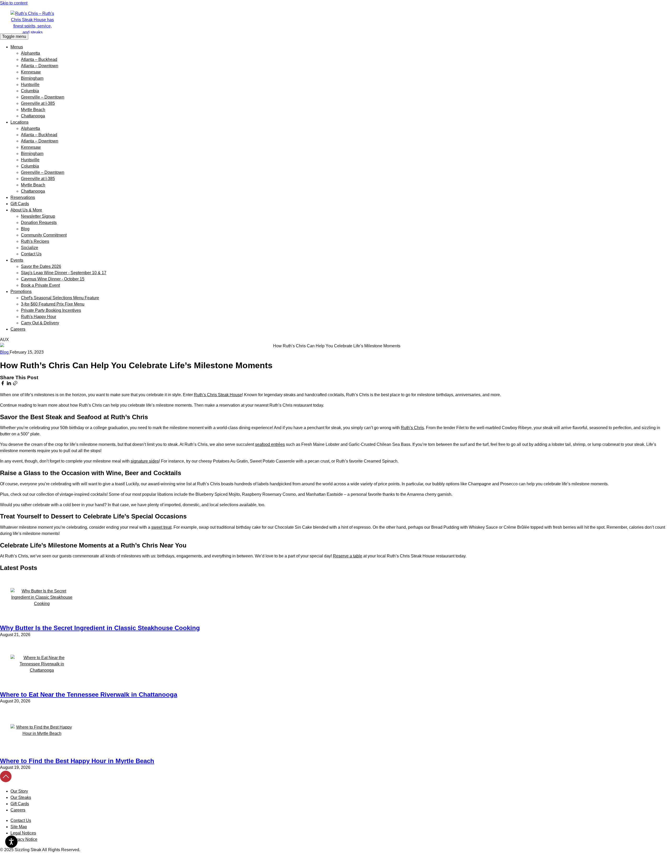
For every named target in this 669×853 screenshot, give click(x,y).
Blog (25, 229)
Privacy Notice (23, 839)
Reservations (22, 197)
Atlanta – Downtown (39, 66)
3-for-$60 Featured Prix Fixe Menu (52, 304)
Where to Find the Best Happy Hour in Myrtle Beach (77, 760)
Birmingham (32, 78)
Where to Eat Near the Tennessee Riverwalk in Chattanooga (88, 694)
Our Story (19, 791)
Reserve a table (347, 556)
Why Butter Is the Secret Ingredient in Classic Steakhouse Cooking (100, 627)
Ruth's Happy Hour (38, 316)
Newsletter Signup (38, 216)
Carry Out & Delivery (40, 323)
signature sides (145, 461)
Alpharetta (30, 53)
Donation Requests (39, 222)
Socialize (29, 247)
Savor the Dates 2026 (41, 266)
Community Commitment (44, 235)
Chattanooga (33, 116)
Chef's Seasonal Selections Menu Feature (60, 298)
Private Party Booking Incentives (51, 310)
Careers (17, 329)
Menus (16, 47)
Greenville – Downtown (42, 97)
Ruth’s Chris (412, 427)
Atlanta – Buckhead (39, 59)
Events (16, 260)
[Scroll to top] (5, 781)
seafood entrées (270, 444)
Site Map (18, 827)
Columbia (30, 91)
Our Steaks (20, 797)
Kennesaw (31, 72)
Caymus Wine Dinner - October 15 (52, 279)
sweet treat (161, 527)
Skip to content (13, 3)
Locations (19, 122)
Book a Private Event (40, 285)
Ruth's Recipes (35, 241)
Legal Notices (23, 833)
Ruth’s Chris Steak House (218, 395)
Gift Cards (19, 203)
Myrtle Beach (33, 109)
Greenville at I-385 (38, 103)
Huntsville (30, 84)
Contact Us (31, 254)
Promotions (21, 291)
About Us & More (26, 210)
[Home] (334, 21)
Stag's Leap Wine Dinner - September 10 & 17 (63, 272)
